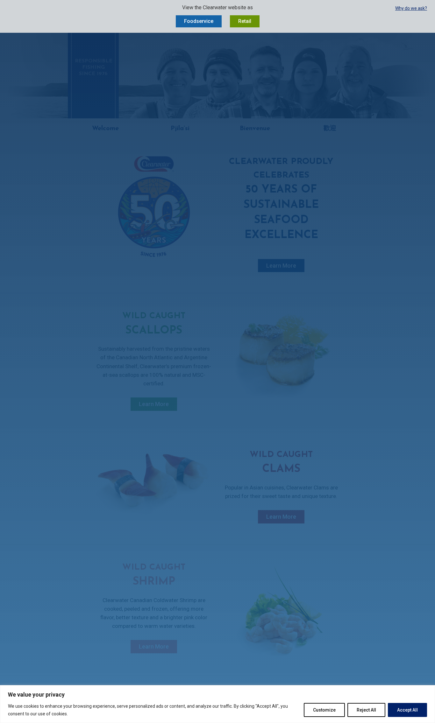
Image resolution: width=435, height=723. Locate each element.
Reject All (366, 709)
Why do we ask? (411, 8)
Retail (244, 21)
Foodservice (198, 21)
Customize (324, 709)
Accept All (407, 709)
